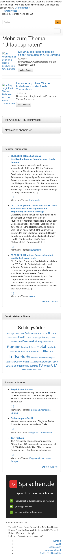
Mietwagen (50, 357)
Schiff (55, 361)
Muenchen (10, 361)
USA (54, 365)
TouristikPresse (9, 10)
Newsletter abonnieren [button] (18, 130)
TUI (41, 365)
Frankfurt (25, 346)
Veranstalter (27, 369)
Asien (32, 296)
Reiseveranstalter (43, 361)
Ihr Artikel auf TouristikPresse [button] (23, 120)
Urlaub (47, 365)
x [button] (29, 7)
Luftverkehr (34, 200)
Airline (34, 333)
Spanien (18, 365)
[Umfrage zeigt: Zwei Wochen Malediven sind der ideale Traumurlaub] (8, 94)
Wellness (37, 369)
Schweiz (9, 365)
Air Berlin (25, 333)
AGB (58, 543)
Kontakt (57, 540)
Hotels (12, 352)
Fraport (33, 347)
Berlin (22, 337)
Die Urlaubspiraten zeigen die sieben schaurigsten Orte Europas (39, 53)
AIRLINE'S (42, 333)
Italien (23, 351)
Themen (50, 301)
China (52, 337)
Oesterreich (21, 361)
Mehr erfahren (21, 7)
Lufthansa (46, 351)
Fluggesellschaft (45, 341)
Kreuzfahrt (34, 351)
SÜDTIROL (34, 366)
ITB (27, 351)
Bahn (15, 337)
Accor (18, 333)
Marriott (42, 357)
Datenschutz (55, 546)
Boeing (45, 337)
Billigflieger (36, 337)
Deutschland (35, 249)
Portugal (31, 362)
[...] (12, 197)
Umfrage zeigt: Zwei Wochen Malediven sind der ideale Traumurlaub (33, 86)
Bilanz (29, 337)
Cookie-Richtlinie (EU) (50, 552)
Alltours (52, 333)
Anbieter (50, 466)
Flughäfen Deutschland (40, 432)
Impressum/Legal (52, 549)
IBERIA (17, 351)
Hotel (41, 346)
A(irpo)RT (11, 333)
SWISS (26, 366)
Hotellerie (51, 346)
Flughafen (13, 346)
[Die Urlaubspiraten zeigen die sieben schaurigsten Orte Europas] (9, 61)
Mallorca (35, 357)
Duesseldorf (29, 341)
